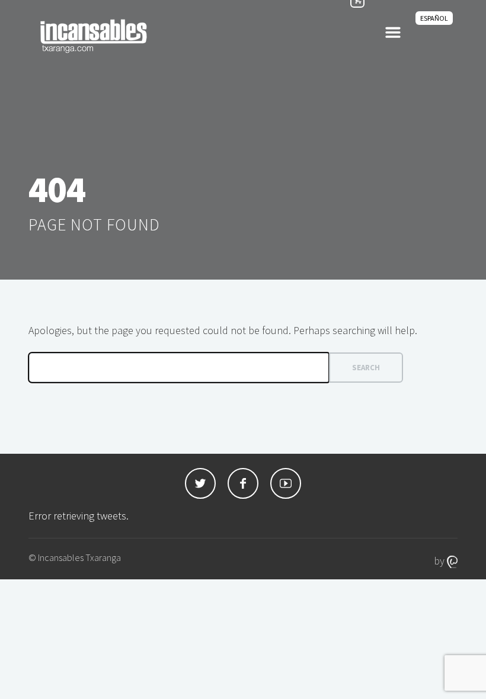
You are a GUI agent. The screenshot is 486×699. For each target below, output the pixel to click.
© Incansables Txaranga (74, 557)
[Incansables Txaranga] (93, 36)
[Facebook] (243, 483)
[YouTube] (285, 483)
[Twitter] (200, 483)
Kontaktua (409, 35)
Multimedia (264, 35)
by (440, 560)
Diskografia (190, 35)
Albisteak (339, 35)
